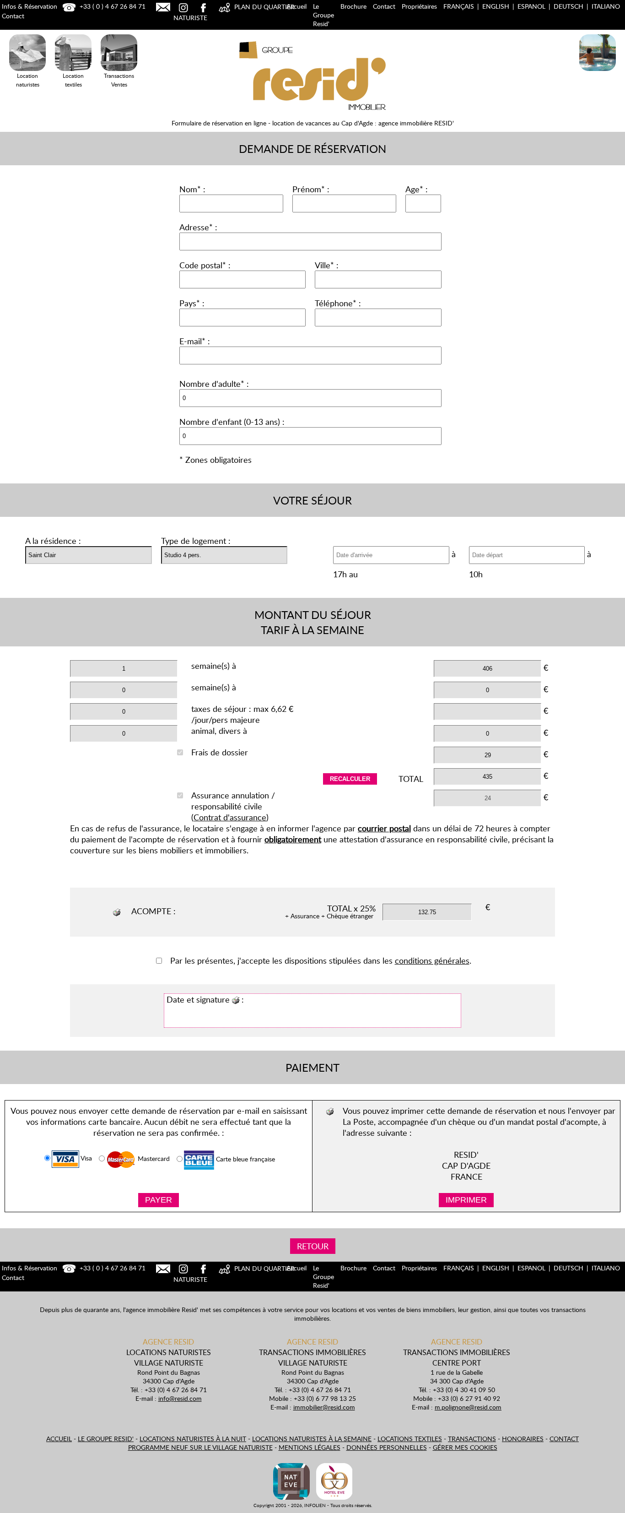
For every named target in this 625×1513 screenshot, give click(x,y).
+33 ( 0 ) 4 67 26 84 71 (111, 6)
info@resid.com (180, 1398)
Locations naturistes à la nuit (193, 1438)
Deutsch (568, 6)
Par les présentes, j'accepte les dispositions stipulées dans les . (320, 960)
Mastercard (153, 1159)
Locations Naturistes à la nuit (597, 84)
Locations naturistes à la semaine (312, 1438)
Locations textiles (409, 1438)
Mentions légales (309, 1447)
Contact (384, 6)
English (495, 6)
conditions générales (432, 960)
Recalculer (350, 778)
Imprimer (466, 1199)
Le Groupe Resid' (323, 15)
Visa (85, 1158)
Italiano (606, 6)
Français (458, 6)
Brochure (353, 6)
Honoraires (523, 1438)
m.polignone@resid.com (468, 1407)
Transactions (472, 1438)
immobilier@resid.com (324, 1407)
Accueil (296, 6)
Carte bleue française (244, 1159)
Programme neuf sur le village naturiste (200, 1447)
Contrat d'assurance (230, 817)
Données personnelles (386, 1447)
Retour (313, 1246)
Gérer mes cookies (465, 1447)
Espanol (531, 6)
